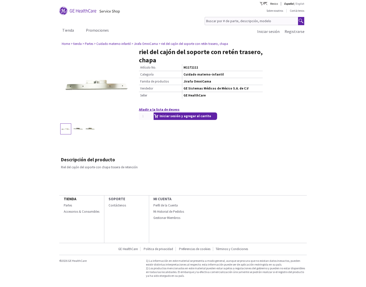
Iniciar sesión (268, 31)
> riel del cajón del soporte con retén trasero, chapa (193, 44)
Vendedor (146, 88)
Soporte (117, 198)
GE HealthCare (128, 249)
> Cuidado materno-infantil (112, 44)
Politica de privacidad (158, 249)
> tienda (76, 44)
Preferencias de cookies (194, 249)
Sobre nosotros (274, 10)
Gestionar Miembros (166, 218)
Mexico (274, 3)
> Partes (87, 44)
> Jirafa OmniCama (144, 44)
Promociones (97, 30)
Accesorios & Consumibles (81, 211)
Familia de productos (154, 81)
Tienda (68, 30)
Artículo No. (148, 67)
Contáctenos (297, 10)
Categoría (147, 74)
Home (66, 44)
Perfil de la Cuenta (165, 205)
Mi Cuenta (162, 198)
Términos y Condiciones (232, 249)
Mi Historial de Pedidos (168, 211)
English (300, 3)
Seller (143, 95)
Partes (68, 205)
